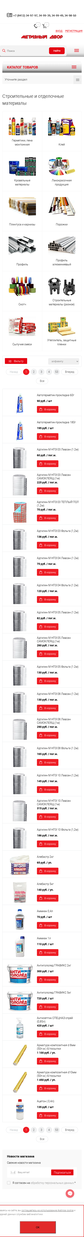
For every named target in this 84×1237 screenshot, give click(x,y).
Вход (59, 30)
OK (38, 1227)
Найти (56, 50)
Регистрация (73, 30)
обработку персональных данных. (52, 1182)
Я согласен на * (44, 1182)
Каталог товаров (22, 67)
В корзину (50, 409)
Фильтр (18, 361)
